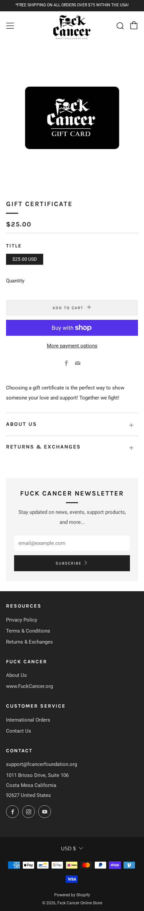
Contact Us (18, 731)
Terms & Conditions (28, 631)
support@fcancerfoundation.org (41, 764)
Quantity (15, 281)
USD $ (68, 848)
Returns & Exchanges (29, 642)
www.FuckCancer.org (29, 686)
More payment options (72, 346)
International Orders (28, 720)
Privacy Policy (21, 620)
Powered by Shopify (72, 895)
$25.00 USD (24, 259)
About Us (16, 675)
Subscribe (69, 563)
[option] (72, 116)
